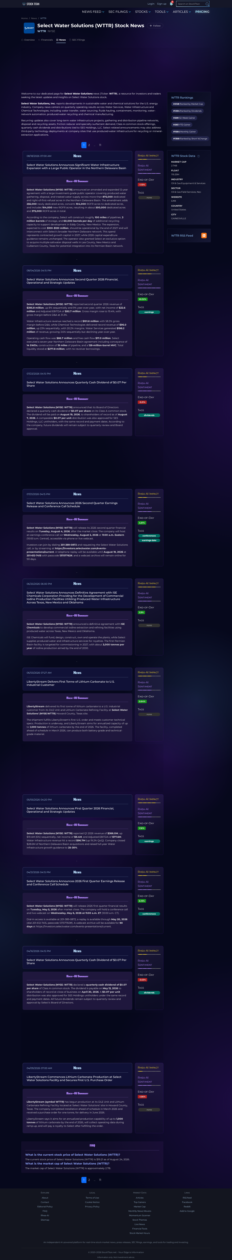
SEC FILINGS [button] (118, 12)
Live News (140, 1224)
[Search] (207, 4)
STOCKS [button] (141, 12)
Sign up (161, 3)
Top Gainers (140, 1202)
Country (176, 206)
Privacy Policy (92, 1206)
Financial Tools (139, 1228)
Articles (140, 1197)
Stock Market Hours (140, 1233)
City (173, 214)
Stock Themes (139, 1220)
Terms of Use (92, 1197)
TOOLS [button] (160, 12)
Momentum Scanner (139, 1215)
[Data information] (198, 156)
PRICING (202, 12)
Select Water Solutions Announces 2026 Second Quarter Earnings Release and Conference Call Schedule (72, 504)
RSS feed (187, 1197)
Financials (47, 39)
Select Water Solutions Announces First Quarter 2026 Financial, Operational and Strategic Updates (70, 810)
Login (151, 3)
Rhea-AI (45, 1215)
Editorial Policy (45, 1206)
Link (173, 201)
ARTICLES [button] (180, 12)
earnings (149, 312)
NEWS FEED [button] (91, 12)
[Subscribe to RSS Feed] (204, 235)
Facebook (187, 1202)
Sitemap (45, 1220)
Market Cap (178, 162)
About (45, 1197)
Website (176, 197)
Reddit (187, 1206)
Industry (177, 179)
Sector (175, 188)
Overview (29, 39)
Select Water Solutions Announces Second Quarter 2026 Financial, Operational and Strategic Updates (72, 281)
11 (100, 145)
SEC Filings (78, 39)
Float (175, 170)
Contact (45, 1202)
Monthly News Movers (139, 1211)
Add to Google (187, 1211)
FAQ (45, 1211)
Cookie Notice (92, 1202)
